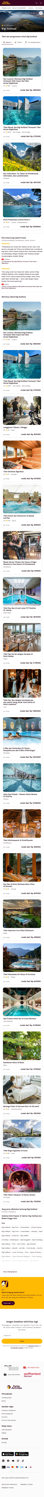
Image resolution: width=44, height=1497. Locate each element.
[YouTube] (13, 1461)
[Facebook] (8, 1461)
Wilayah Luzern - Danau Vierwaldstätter (14, 8)
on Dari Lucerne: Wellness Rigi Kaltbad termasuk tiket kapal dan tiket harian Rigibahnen (22, 287)
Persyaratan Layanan (17, 1347)
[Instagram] (18, 1461)
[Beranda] (6, 3)
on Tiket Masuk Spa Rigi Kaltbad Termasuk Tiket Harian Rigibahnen (19, 262)
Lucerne (30, 8)
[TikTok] (23, 1461)
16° (34, 13)
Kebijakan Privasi (33, 1346)
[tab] (7, 42)
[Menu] (41, 3)
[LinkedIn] (3, 1461)
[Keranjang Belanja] (36, 3)
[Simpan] (41, 13)
